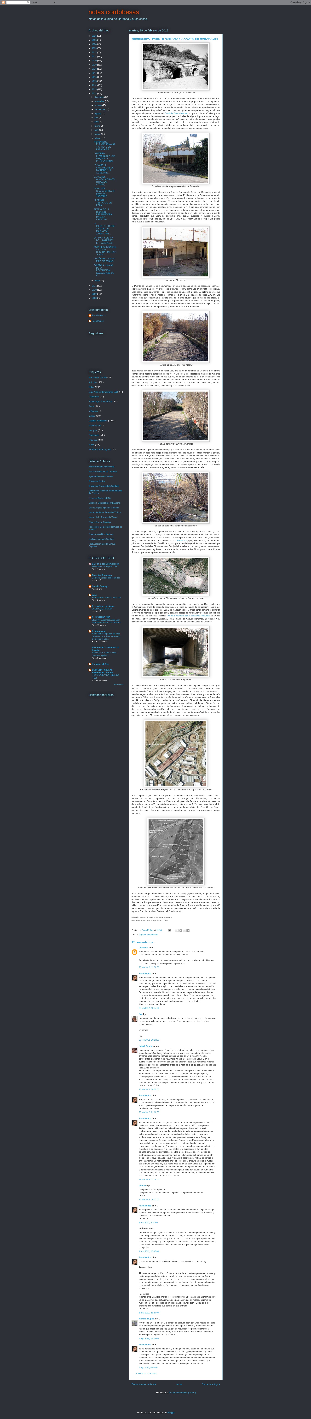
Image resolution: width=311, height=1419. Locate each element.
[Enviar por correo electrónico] (177, 930)
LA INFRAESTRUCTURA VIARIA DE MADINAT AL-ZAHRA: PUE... (104, 228)
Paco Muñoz (145, 973)
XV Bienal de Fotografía (100, 449)
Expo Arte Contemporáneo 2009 (104, 392)
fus (141, 1014)
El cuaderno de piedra (103, 606)
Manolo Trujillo (147, 1319)
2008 (94, 298)
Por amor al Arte (100, 664)
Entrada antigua (211, 1384)
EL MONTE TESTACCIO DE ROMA (103, 202)
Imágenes (93, 411)
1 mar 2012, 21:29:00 (149, 1313)
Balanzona (182, 540)
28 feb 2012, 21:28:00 (149, 1179)
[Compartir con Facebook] (188, 930)
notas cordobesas (113, 12)
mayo (97, 126)
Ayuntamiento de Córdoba (101, 476)
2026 (94, 36)
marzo (98, 134)
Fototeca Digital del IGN (100, 498)
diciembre (99, 97)
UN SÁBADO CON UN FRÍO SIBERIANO (104, 259)
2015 (94, 81)
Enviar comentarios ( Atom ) (182, 1392)
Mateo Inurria (95, 425)
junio (97, 121)
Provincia (93, 440)
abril (97, 130)
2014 (94, 85)
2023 (94, 48)
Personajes (94, 435)
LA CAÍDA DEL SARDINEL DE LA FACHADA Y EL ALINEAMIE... (103, 169)
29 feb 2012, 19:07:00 (149, 1199)
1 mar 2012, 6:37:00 (148, 1222)
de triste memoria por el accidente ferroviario (188, 615)
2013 (94, 89)
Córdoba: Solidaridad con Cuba (106, 578)
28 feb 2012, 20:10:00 (149, 1040)
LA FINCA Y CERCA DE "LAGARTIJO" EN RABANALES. (103, 240)
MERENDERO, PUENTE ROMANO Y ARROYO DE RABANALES (104, 146)
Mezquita (93, 430)
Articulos (93, 382)
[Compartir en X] (184, 930)
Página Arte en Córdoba (100, 522)
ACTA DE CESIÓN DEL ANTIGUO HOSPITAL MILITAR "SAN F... (105, 251)
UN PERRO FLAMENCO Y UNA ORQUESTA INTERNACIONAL (104, 157)
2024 (94, 44)
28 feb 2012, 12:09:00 (149, 967)
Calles (92, 387)
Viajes (92, 444)
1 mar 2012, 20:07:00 (149, 1251)
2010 (94, 290)
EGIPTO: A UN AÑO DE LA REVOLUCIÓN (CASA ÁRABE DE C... (104, 270)
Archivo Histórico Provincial (102, 466)
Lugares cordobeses (148, 934)
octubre (98, 105)
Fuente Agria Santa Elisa (101, 401)
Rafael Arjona (146, 1046)
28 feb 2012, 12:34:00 (149, 1008)
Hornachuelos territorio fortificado (106, 597)
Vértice (142, 1185)
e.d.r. (94, 595)
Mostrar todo (119, 685)
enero (97, 280)
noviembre (100, 101)
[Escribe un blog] (180, 930)
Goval (92, 406)
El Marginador (99, 631)
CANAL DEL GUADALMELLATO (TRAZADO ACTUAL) (104, 181)
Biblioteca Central (97, 481)
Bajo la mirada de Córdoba (105, 564)
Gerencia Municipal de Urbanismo (104, 503)
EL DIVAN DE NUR (101, 617)
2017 (94, 73)
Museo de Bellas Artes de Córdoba (105, 512)
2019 (94, 65)
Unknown (144, 947)
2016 (94, 77)
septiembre (100, 109)
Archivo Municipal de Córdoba (103, 471)
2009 (94, 294)
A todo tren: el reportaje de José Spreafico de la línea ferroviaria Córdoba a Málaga (106, 636)
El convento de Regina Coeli (104, 566)
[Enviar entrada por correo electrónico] (169, 930)
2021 (94, 56)
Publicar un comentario (146, 1373)
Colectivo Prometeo (102, 575)
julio (97, 117)
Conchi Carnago (100, 586)
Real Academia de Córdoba (101, 539)
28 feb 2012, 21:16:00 (149, 1112)
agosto (98, 113)
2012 (94, 93)
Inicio (179, 1384)
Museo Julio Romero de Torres (103, 517)
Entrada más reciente (144, 1384)
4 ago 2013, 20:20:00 (149, 1338)
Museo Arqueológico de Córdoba (104, 508)
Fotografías (94, 396)
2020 (94, 60)
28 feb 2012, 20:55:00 (149, 1089)
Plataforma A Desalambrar (101, 534)
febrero (98, 138)
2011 (94, 286)
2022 (94, 52)
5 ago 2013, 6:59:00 (148, 1367)
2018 (94, 69)
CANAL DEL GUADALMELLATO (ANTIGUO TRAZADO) (104, 192)
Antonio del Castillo (98, 377)
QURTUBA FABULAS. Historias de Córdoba (102, 671)
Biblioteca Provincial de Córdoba (104, 486)
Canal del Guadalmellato (176, 113)
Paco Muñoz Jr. (99, 315)
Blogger (170, 1412)
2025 (94, 40)
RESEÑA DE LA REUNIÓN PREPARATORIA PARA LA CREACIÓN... (103, 214)
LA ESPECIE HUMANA (102, 609)
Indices (92, 416)
